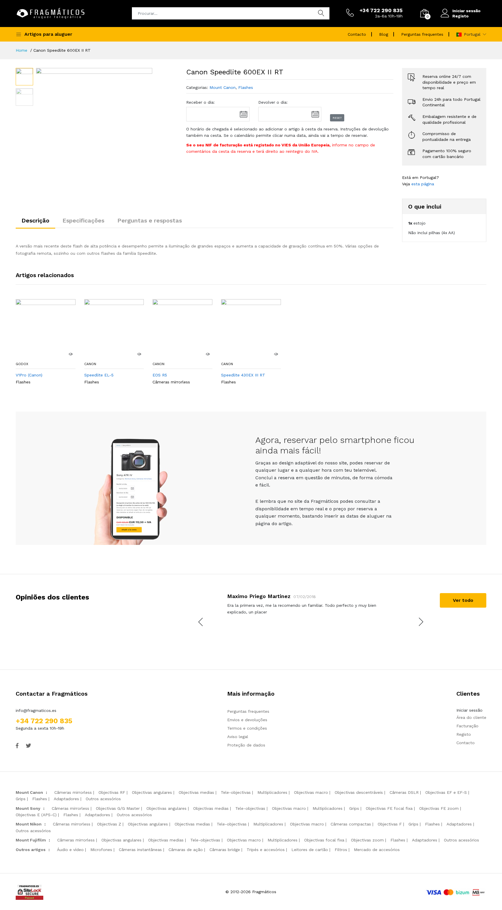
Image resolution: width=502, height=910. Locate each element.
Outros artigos (31, 849)
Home (21, 50)
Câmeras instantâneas (140, 849)
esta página (422, 184)
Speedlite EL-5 (99, 375)
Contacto (357, 34)
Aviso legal (237, 736)
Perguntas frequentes (422, 34)
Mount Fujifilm (31, 840)
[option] (94, 126)
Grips (21, 798)
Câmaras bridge (224, 849)
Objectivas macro (311, 792)
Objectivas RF (111, 792)
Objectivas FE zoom (439, 808)
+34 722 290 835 (44, 721)
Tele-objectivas (236, 792)
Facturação (467, 726)
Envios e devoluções (247, 719)
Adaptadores (66, 798)
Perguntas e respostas (149, 220)
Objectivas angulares (152, 792)
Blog (383, 34)
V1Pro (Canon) (29, 375)
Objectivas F (390, 824)
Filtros (341, 849)
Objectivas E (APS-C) (36, 814)
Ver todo (463, 600)
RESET (337, 117)
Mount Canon (222, 87)
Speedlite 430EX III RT (243, 375)
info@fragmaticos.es (36, 710)
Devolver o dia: (273, 102)
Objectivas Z (109, 824)
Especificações (83, 220)
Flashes (245, 87)
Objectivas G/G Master (118, 808)
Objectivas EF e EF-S (446, 792)
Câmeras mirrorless (171, 382)
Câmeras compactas (351, 824)
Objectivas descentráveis (359, 792)
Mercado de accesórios (377, 849)
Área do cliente (471, 717)
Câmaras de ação (185, 849)
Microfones (101, 849)
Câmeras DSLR (404, 792)
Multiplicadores (272, 792)
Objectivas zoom (367, 840)
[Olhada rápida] (71, 354)
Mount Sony (28, 808)
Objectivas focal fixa (324, 840)
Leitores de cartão (309, 849)
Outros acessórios (103, 798)
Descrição (35, 220)
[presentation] (201, 622)
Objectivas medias (196, 792)
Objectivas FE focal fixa (389, 808)
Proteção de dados (246, 745)
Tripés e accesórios (266, 849)
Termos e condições (247, 728)
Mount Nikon (29, 824)
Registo (460, 16)
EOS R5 (160, 375)
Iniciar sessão (466, 10)
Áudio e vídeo (70, 849)
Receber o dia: (200, 102)
